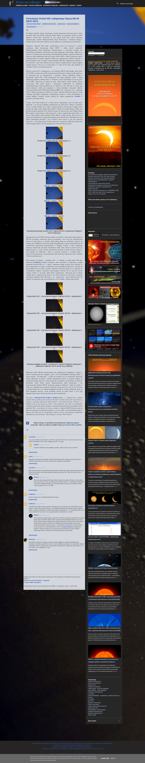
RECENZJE (66, 747)
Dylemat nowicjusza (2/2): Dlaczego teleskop (101, 178)
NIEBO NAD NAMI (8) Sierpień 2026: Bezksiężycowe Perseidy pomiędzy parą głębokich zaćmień (104, 375)
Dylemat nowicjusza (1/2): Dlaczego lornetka (101, 176)
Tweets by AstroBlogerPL (95, 207)
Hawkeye (36, 477)
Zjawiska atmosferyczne (95, 711)
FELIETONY (57, 745)
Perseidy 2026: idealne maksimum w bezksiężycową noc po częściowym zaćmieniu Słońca (103, 409)
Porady (90, 697)
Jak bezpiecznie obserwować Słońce (99, 183)
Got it (113, 758)
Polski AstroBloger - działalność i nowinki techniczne (103, 695)
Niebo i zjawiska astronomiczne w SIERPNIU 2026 (103, 190)
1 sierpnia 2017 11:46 (45, 515)
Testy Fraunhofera (93, 704)
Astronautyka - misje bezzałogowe (98, 688)
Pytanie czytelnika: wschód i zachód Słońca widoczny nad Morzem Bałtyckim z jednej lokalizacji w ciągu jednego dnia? (104, 474)
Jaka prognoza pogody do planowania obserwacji (103, 185)
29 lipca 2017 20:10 (44, 477)
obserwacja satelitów (49, 24)
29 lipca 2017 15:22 (40, 437)
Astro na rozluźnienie (94, 683)
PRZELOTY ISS (57, 747)
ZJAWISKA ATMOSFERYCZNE (51, 749)
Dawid (30, 456)
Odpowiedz (33, 452)
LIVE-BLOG (65, 745)
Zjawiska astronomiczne (95, 713)
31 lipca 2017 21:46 (40, 494)
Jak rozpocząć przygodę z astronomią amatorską (102, 174)
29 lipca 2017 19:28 (44, 444)
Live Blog (91, 694)
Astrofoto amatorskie (33, 24)
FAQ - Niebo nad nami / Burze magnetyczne (101, 192)
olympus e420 (61, 24)
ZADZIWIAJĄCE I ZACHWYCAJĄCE (92, 749)
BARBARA (32, 494)
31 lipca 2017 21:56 (40, 503)
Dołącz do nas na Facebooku (97, 194)
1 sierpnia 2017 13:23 (41, 539)
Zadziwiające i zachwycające (97, 709)
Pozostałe (91, 699)
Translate (101, 55)
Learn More (105, 758)
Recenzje (91, 701)
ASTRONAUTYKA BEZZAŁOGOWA (62, 743)
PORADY (88, 745)
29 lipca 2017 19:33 (41, 467)
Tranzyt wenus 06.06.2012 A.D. (97, 706)
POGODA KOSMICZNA (77, 745)
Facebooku (67, 425)
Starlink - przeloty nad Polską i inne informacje (103, 568)
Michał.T (36, 445)
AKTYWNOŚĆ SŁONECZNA (41, 743)
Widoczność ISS (31, 26)
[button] (27, 30)
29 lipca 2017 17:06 (37, 456)
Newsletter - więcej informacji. (111, 235)
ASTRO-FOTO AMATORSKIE (103, 743)
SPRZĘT (89, 747)
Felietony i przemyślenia (95, 692)
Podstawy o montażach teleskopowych (99, 187)
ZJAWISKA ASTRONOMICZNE (71, 749)
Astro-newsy (92, 685)
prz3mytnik (32, 437)
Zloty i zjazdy (92, 715)
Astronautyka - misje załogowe (97, 690)
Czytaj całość (100, 70)
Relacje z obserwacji (73, 24)
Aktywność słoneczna (94, 681)
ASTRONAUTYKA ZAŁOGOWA (83, 743)
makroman (32, 539)
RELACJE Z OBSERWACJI (78, 747)
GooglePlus (78, 425)
